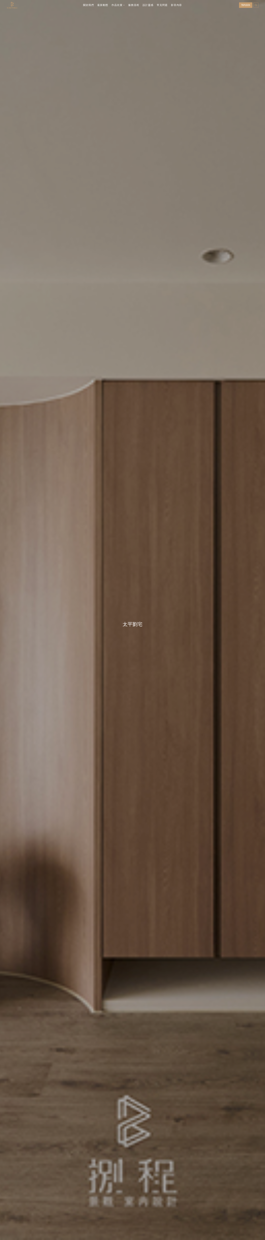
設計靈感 (148, 5)
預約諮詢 (245, 5)
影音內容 (176, 5)
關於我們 (88, 5)
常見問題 (162, 5)
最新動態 (102, 5)
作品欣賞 (117, 5)
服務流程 (133, 5)
